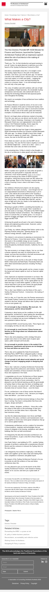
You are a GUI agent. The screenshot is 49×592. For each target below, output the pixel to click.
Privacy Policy (25, 583)
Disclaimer (15, 583)
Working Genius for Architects (14, 540)
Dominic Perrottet (10, 23)
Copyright (34, 583)
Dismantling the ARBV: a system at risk (18, 531)
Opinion (23, 15)
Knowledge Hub (15, 15)
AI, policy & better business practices (17, 534)
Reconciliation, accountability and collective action (21, 537)
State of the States (34, 174)
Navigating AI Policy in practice (15, 543)
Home (6, 15)
